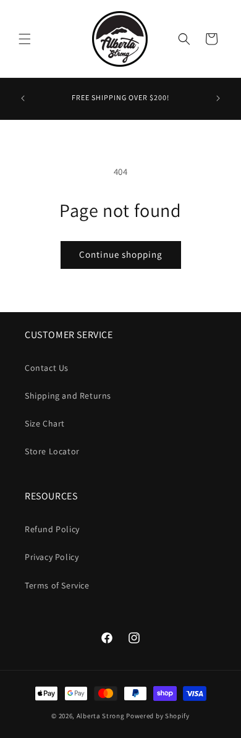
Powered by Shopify (158, 715)
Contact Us (47, 367)
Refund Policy (52, 529)
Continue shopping (121, 254)
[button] (24, 39)
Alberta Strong (101, 715)
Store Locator (52, 451)
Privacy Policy (51, 556)
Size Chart (45, 423)
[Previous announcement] (22, 98)
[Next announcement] (218, 98)
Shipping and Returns (68, 395)
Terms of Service (57, 585)
